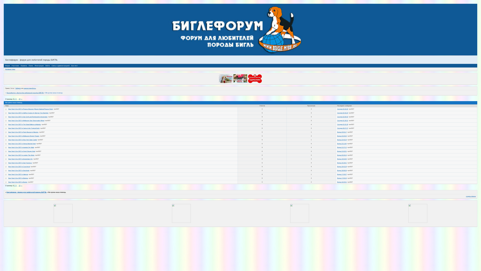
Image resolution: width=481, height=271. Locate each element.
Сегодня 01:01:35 (342, 124)
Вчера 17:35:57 (342, 174)
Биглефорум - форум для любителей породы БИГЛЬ (25, 93)
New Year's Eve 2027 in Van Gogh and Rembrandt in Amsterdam (27, 117)
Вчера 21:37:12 (342, 147)
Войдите (18, 88)
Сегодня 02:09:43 (342, 117)
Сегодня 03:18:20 (342, 109)
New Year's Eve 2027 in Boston (17, 182)
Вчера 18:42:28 (342, 166)
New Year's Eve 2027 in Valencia (18, 174)
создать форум (471, 196)
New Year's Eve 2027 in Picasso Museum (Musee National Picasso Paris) (30, 109)
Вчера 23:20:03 (342, 136)
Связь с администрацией (61, 66)
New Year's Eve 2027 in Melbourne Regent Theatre (23, 136)
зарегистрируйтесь (30, 88)
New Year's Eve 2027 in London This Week (21, 155)
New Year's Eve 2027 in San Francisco (20, 163)
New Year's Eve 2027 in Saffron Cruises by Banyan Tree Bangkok (28, 113)
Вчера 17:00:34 (342, 178)
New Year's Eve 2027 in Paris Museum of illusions (23, 132)
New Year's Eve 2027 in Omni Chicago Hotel (21, 151)
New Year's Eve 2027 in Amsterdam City (20, 159)
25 (20, 99)
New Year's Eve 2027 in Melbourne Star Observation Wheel (26, 120)
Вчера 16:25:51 (342, 182)
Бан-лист (74, 66)
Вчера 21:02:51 (342, 151)
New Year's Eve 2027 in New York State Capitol (22, 140)
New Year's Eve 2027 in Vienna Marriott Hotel (22, 143)
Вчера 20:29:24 (342, 155)
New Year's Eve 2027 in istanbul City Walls (21, 147)
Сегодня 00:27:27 (342, 128)
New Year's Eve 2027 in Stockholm (18, 170)
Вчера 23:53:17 (342, 132)
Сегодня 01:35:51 (342, 120)
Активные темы (10, 69)
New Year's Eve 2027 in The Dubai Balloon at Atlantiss (24, 124)
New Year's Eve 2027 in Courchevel (19, 166)
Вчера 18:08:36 (342, 170)
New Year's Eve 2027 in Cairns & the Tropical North (24, 128)
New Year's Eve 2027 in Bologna (18, 178)
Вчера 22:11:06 (342, 143)
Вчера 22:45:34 (342, 140)
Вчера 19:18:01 (342, 163)
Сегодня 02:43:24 (342, 113)
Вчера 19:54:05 (342, 159)
